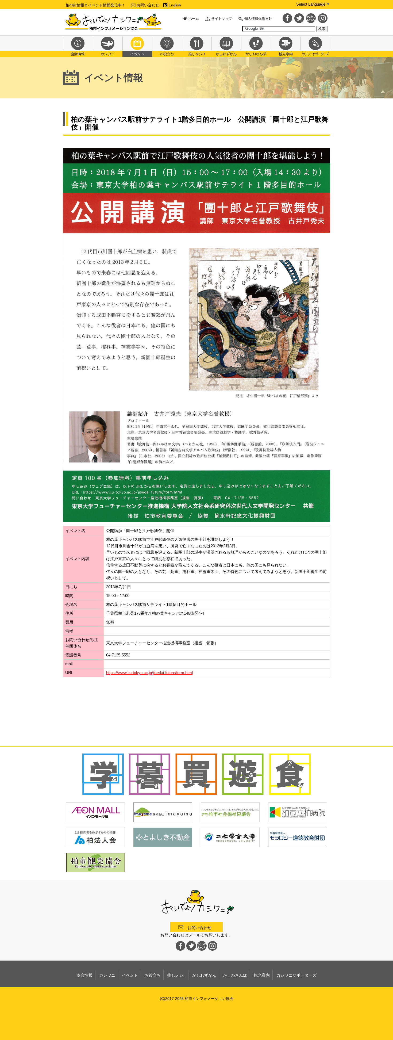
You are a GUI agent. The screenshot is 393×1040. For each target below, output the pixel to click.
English (175, 5)
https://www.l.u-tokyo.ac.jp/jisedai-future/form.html (149, 672)
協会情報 (78, 46)
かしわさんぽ (256, 46)
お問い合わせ (148, 5)
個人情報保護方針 (258, 19)
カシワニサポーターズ (315, 46)
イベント (137, 46)
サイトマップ (221, 19)
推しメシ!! (196, 46)
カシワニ (107, 46)
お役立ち (167, 46)
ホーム (193, 19)
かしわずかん (226, 46)
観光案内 (285, 46)
